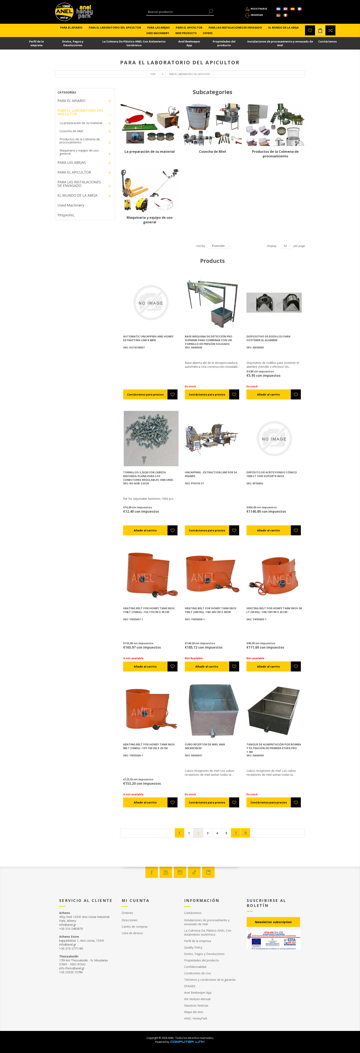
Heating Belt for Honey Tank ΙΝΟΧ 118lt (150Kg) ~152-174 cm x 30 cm (149, 610)
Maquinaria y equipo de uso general (149, 219)
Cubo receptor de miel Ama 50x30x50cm (205, 746)
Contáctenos (327, 41)
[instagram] (180, 872)
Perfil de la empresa (36, 43)
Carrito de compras (135, 927)
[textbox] (177, 11)
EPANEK (189, 986)
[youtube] (166, 872)
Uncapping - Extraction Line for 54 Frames (211, 474)
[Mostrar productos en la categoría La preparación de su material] (149, 124)
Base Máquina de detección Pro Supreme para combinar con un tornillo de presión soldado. (208, 340)
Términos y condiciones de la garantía (209, 980)
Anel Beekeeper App (189, 43)
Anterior (179, 833)
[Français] (299, 9)
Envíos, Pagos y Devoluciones (72, 43)
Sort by (200, 246)
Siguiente (235, 833)
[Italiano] (285, 15)
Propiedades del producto (224, 43)
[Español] (292, 9)
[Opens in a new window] (187, 1042)
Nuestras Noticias (196, 1005)
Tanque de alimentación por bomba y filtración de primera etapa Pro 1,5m (273, 748)
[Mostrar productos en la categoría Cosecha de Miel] (212, 124)
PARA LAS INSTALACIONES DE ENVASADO (79, 184)
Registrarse (259, 8)
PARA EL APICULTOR (74, 172)
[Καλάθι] (320, 30)
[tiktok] (194, 872)
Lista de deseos (132, 933)
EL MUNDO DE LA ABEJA (78, 195)
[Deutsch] (278, 15)
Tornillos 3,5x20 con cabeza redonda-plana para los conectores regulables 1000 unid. (148, 476)
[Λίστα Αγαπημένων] (310, 30)
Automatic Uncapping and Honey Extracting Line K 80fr (148, 338)
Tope (153, 74)
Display (271, 246)
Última (245, 833)
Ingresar (257, 14)
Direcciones (130, 920)
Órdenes (127, 913)
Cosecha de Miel (212, 151)
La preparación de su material (150, 151)
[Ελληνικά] (278, 9)
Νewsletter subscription (273, 922)
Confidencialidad (195, 967)
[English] (285, 9)
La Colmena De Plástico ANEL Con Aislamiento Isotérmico (134, 43)
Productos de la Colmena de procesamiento (275, 153)
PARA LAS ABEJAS (72, 162)
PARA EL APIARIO (71, 100)
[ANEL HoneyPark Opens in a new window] (83, 13)
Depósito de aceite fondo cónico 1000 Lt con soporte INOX (271, 474)
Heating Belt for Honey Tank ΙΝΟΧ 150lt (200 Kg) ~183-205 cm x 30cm (210, 610)
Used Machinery (71, 205)
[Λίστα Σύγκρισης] (330, 30)
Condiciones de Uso (197, 973)
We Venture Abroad (197, 999)
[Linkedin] (208, 872)
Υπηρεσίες (66, 215)
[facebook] (151, 872)
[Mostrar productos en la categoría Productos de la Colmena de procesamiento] (275, 124)
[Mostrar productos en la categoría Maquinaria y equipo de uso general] (149, 190)
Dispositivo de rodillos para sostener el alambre (268, 338)
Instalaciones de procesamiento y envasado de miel (280, 43)
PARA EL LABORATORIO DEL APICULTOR (81, 112)
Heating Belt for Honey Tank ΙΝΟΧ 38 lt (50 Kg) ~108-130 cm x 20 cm (274, 610)
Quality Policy (193, 947)
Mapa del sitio (193, 1012)
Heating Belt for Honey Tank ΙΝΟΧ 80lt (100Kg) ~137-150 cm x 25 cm (149, 746)
